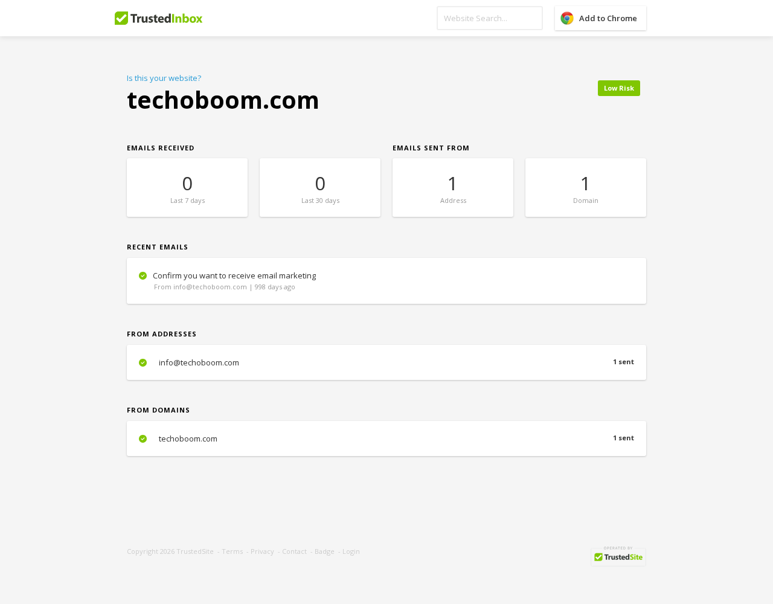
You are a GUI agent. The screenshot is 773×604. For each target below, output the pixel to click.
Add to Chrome (608, 18)
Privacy (262, 551)
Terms (232, 551)
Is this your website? (164, 77)
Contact (294, 551)
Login (351, 551)
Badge (325, 551)
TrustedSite (195, 551)
